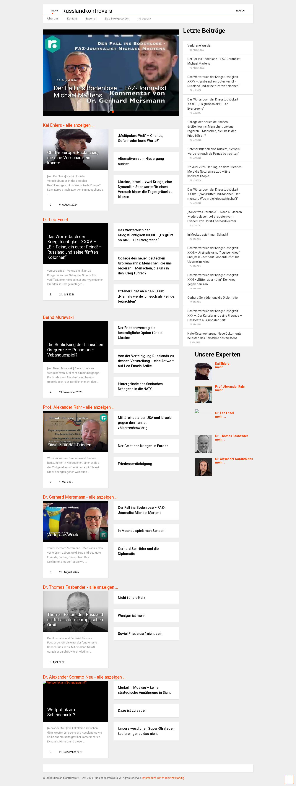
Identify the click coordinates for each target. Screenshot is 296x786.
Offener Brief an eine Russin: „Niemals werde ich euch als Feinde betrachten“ (146, 296)
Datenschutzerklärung (170, 778)
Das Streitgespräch (117, 18)
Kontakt (72, 18)
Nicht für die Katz (131, 598)
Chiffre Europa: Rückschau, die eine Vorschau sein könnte (72, 157)
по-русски (144, 18)
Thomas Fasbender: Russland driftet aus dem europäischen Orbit (75, 619)
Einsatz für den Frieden (69, 444)
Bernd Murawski (58, 317)
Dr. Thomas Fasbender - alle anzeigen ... (80, 587)
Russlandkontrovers (87, 11)
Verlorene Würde (63, 534)
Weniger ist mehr (131, 616)
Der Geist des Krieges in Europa (143, 446)
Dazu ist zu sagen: (132, 710)
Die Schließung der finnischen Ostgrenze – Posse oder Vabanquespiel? (75, 350)
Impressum (149, 778)
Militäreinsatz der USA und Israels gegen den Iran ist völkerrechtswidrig (145, 423)
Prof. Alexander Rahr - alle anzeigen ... (78, 407)
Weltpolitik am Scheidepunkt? (61, 712)
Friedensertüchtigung (135, 464)
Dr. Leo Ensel (55, 219)
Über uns (53, 18)
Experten (91, 18)
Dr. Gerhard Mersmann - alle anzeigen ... (80, 497)
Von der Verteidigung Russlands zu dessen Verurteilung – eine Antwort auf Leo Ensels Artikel (146, 361)
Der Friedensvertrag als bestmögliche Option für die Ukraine (140, 333)
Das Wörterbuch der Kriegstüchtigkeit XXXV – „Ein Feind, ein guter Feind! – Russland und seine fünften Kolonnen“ (74, 247)
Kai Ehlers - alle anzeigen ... (68, 125)
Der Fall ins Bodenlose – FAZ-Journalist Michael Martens (110, 91)
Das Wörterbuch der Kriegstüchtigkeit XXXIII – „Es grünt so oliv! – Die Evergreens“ (145, 235)
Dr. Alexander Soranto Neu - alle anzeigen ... (84, 677)
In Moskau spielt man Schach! (141, 531)
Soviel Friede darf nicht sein (140, 634)
